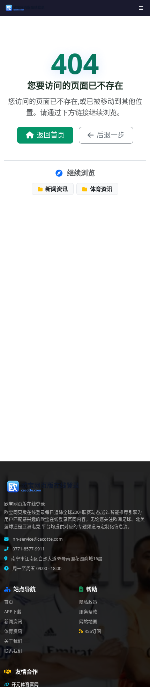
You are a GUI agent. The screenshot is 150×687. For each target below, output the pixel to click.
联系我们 (13, 651)
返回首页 (51, 135)
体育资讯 (100, 189)
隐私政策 (88, 602)
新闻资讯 (56, 189)
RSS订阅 (92, 631)
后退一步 (111, 135)
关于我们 (13, 641)
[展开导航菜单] (141, 8)
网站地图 (88, 621)
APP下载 (13, 612)
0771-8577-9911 (28, 549)
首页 (8, 602)
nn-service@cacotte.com (37, 539)
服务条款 (88, 612)
